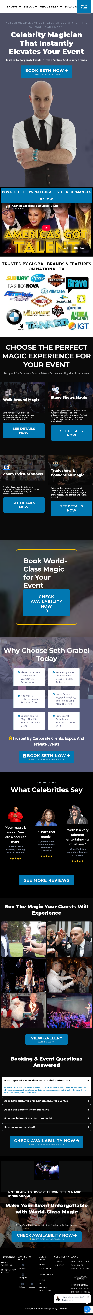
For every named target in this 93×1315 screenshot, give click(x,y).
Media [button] (29, 6)
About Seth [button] (49, 6)
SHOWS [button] (12, 6)
